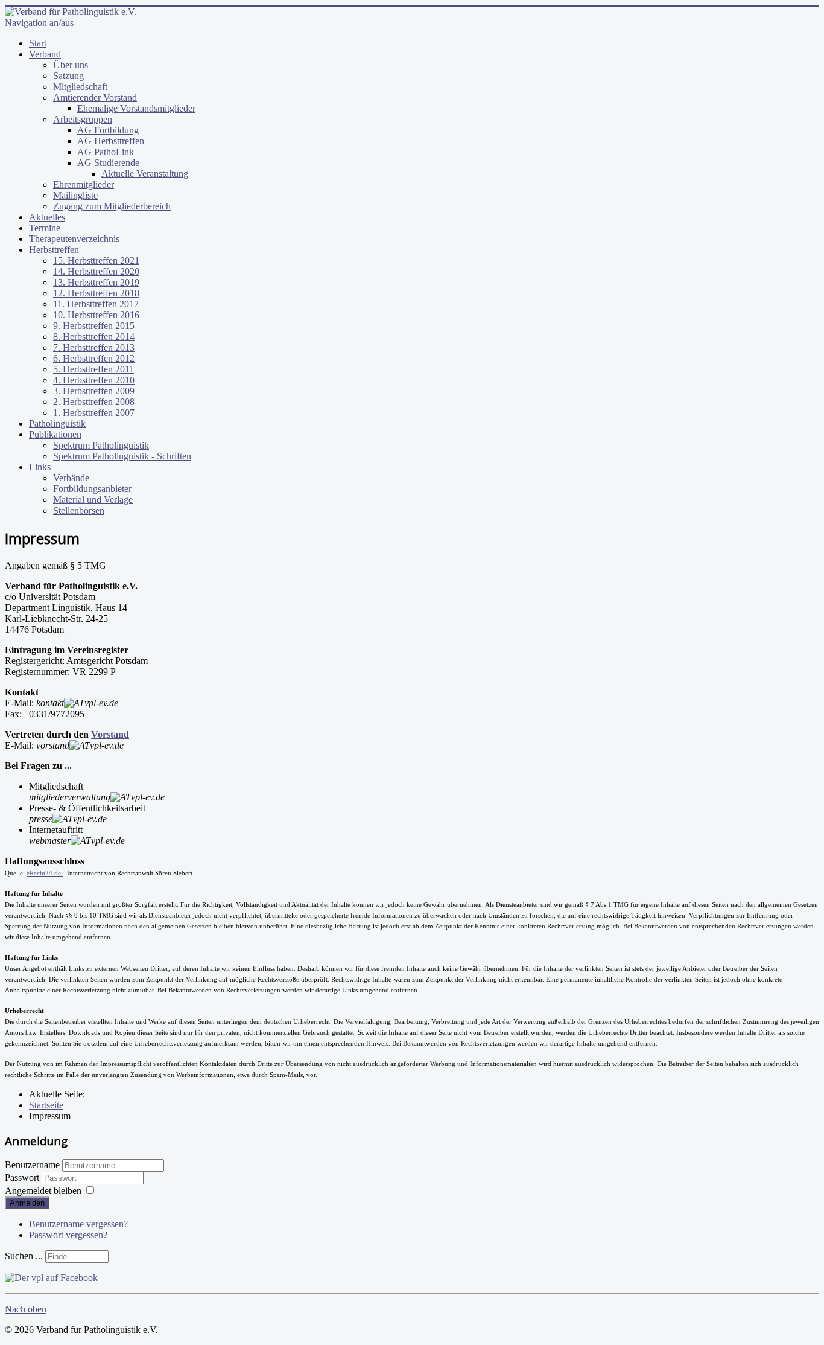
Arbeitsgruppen (82, 119)
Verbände (71, 478)
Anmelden (27, 1202)
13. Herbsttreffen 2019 (96, 282)
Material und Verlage (93, 499)
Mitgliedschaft (80, 86)
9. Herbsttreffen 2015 (94, 326)
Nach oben (25, 1309)
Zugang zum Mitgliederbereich (112, 206)
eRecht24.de (45, 873)
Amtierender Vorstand (95, 97)
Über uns (70, 65)
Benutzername (32, 1165)
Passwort (23, 1177)
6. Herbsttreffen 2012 (94, 358)
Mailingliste (75, 195)
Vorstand (110, 734)
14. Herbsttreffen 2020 (96, 271)
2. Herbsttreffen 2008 (94, 402)
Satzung (68, 76)
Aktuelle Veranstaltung (144, 173)
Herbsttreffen (54, 249)
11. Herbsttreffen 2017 (96, 304)
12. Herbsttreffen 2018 (96, 293)
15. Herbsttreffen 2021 (96, 260)
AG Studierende (108, 163)
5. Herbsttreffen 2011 (93, 369)
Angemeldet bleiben (43, 1191)
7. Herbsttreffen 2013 (94, 347)
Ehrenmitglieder (83, 184)
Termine (44, 228)
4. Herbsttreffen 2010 (94, 380)
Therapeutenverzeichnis (74, 239)
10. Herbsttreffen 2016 (96, 315)
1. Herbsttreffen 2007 (94, 412)
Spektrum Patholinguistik (101, 445)
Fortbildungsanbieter (92, 489)
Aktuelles (47, 217)
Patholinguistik (57, 423)
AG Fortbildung (108, 130)
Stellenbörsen (78, 510)
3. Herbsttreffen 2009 (94, 391)
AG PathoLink (105, 152)
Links (40, 467)
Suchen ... (24, 1256)
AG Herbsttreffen (110, 141)
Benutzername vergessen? (78, 1224)
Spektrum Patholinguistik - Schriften (122, 456)
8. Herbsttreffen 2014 (94, 336)
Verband (45, 54)
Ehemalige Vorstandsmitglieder (136, 108)
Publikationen (55, 434)
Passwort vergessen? (68, 1235)
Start (37, 43)
